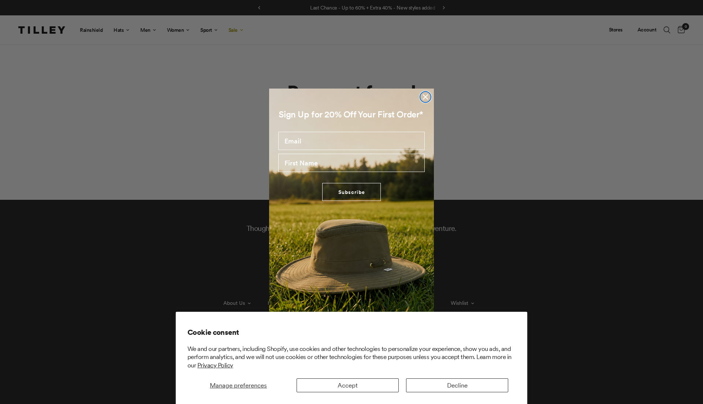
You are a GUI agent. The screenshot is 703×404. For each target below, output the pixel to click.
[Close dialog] (425, 96)
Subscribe (351, 192)
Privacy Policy (215, 365)
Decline (457, 385)
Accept (348, 385)
